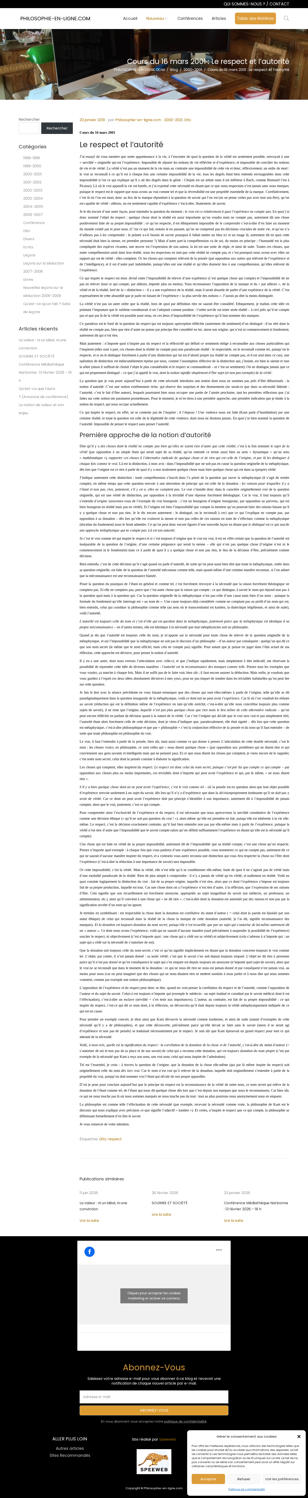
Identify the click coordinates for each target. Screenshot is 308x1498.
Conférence (34, 222)
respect (115, 1139)
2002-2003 (32, 190)
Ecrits (28, 247)
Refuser (243, 1479)
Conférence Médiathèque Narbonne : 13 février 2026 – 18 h (45, 372)
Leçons (29, 255)
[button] (299, 1436)
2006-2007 (33, 214)
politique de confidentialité (185, 1421)
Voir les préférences (282, 1479)
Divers (28, 239)
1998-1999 (31, 158)
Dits (187, 119)
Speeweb (167, 1439)
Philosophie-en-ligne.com (138, 119)
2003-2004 (33, 198)
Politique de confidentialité (246, 1489)
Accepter (208, 1479)
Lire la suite (89, 1220)
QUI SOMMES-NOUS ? (245, 4)
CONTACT (279, 4)
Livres (28, 279)
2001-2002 (32, 182)
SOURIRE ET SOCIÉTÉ (170, 1203)
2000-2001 (173, 119)
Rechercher (29, 119)
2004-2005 (33, 206)
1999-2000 (32, 166)
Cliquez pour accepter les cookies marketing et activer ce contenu (154, 1296)
